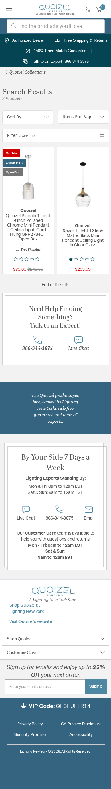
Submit (95, 686)
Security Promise (30, 735)
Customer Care (21, 652)
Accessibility (81, 735)
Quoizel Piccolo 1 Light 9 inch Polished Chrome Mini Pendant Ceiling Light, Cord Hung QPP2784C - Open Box (28, 227)
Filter (21, 136)
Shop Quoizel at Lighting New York (26, 608)
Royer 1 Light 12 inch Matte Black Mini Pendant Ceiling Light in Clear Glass (83, 238)
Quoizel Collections (27, 72)
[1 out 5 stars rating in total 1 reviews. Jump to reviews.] (83, 259)
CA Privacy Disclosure (81, 724)
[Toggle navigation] (9, 9)
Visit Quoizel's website (30, 622)
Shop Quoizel (20, 638)
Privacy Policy (30, 724)
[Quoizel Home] (55, 9)
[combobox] (56, 26)
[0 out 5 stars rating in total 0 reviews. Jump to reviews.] (28, 259)
